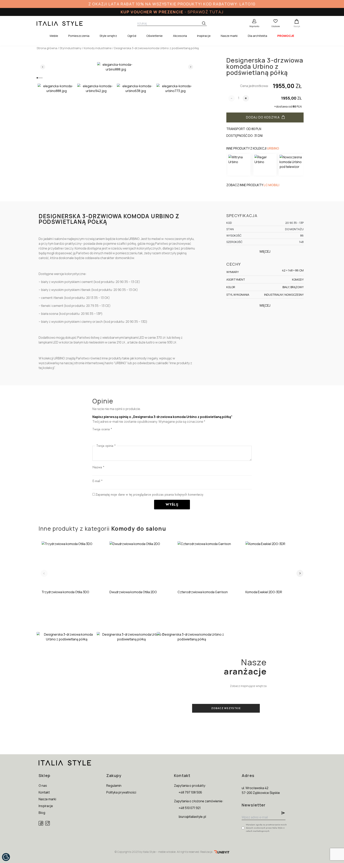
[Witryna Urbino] (238, 165)
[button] (37, 77)
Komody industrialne (98, 48)
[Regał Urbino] (265, 165)
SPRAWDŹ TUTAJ (205, 12)
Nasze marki (229, 36)
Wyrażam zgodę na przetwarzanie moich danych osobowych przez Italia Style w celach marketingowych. (266, 828)
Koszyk (297, 26)
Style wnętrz (108, 36)
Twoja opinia (106, 445)
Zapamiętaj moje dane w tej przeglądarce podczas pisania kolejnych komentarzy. (150, 494)
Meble (54, 36)
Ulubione (275, 26)
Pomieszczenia (78, 36)
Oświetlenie (154, 36)
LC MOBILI (271, 185)
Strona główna (47, 48)
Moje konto (254, 26)
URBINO (273, 148)
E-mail (97, 481)
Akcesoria (180, 36)
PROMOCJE (285, 36)
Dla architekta (257, 36)
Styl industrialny (70, 48)
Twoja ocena (102, 429)
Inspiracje (204, 36)
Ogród (131, 36)
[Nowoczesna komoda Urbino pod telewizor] (291, 165)
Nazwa (98, 467)
